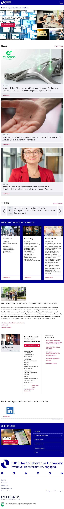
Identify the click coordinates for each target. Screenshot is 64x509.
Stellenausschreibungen (41, 435)
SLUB (36, 452)
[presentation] (3, 211)
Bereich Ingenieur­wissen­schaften (14, 8)
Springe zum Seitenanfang (53, 491)
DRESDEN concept (51, 363)
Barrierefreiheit (5, 491)
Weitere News (59, 46)
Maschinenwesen (7, 327)
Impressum (4, 483)
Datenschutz (4, 485)
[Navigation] (61, 2)
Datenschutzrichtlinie (15, 350)
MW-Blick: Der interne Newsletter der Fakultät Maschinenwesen (53, 354)
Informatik (5, 325)
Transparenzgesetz (6, 488)
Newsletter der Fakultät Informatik (53, 348)
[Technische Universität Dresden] (6, 2)
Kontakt (3, 480)
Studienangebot (39, 439)
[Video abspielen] (10, 339)
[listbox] (32, 211)
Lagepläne (37, 431)
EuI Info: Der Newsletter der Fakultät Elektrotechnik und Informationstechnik (54, 342)
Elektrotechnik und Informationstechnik (13, 323)
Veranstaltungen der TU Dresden (53, 359)
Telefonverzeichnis (39, 448)
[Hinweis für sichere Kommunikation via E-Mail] (38, 345)
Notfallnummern (39, 444)
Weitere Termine (58, 203)
